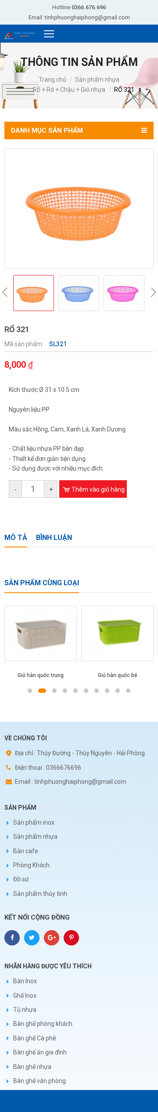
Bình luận (54, 537)
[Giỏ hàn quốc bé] (82, 633)
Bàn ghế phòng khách (42, 1023)
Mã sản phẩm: (24, 344)
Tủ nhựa (24, 1009)
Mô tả (15, 537)
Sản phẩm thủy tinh (40, 893)
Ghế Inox (24, 995)
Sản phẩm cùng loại (41, 583)
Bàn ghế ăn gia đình (40, 1052)
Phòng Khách (31, 865)
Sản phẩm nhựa (97, 79)
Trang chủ (52, 79)
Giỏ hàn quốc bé (82, 675)
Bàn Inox (25, 981)
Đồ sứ (21, 879)
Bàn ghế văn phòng (39, 1080)
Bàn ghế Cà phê (34, 1038)
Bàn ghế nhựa (32, 1066)
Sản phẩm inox (33, 822)
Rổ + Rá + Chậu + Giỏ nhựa (69, 89)
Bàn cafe (25, 851)
